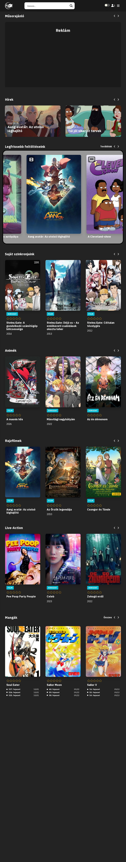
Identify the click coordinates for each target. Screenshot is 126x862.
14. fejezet (94, 695)
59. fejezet (54, 692)
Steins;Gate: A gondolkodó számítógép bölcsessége (22, 326)
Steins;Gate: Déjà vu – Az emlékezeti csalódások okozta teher (63, 326)
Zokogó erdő (95, 596)
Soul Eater (13, 684)
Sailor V (92, 684)
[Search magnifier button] (71, 5)
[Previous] (114, 16)
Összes (108, 617)
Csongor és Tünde (98, 509)
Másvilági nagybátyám (61, 419)
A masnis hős (14, 419)
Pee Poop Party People (21, 596)
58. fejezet (54, 695)
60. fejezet (54, 689)
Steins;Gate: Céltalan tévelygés (100, 324)
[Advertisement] (63, 58)
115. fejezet (14, 695)
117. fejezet (14, 689)
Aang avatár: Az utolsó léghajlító (49, 236)
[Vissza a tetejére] (120, 854)
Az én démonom (97, 419)
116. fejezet (14, 692)
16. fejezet (94, 689)
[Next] (118, 16)
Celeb (50, 596)
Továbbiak (106, 146)
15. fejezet (94, 692)
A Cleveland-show (99, 236)
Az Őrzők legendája (59, 509)
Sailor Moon (54, 684)
